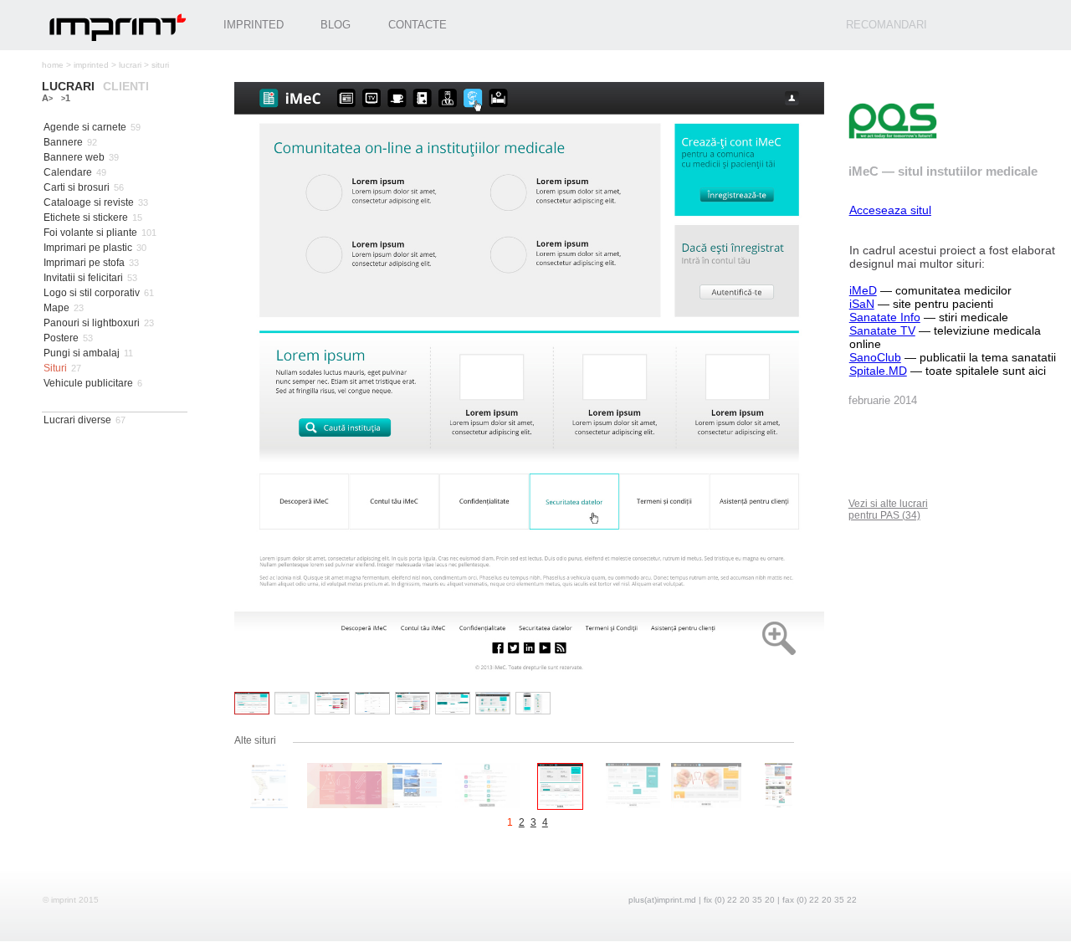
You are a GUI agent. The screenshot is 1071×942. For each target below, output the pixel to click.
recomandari (886, 24)
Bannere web (74, 157)
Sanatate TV (882, 330)
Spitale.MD (878, 370)
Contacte (417, 24)
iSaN (861, 303)
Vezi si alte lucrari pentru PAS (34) (888, 509)
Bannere (63, 142)
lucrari (130, 64)
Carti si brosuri (77, 187)
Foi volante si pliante (90, 232)
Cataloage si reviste (89, 202)
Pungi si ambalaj (82, 353)
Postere (61, 338)
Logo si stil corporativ (92, 293)
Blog (335, 24)
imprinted (91, 64)
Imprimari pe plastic (88, 247)
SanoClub (875, 357)
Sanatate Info (884, 317)
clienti (126, 86)
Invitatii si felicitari (83, 278)
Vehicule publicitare (88, 383)
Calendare (68, 172)
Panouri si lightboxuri (92, 323)
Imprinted (253, 24)
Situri (55, 368)
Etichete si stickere (86, 217)
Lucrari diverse (77, 420)
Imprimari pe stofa (84, 263)
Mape (56, 308)
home (53, 64)
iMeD (863, 290)
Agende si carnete (85, 127)
